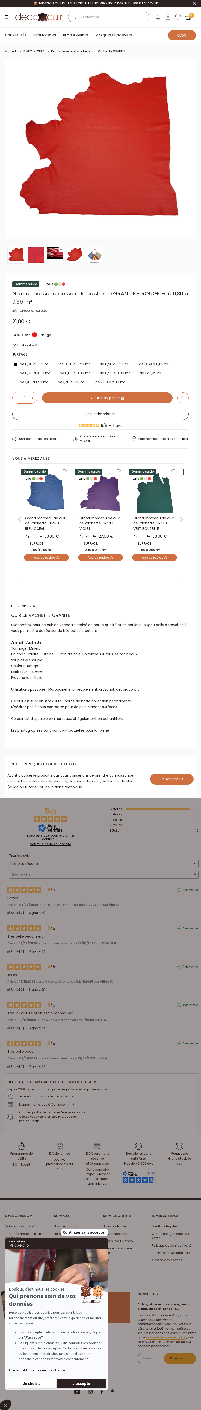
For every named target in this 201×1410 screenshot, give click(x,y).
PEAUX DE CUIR (33, 51)
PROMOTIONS (45, 35)
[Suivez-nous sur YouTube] (77, 1391)
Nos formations (65, 1226)
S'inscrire (176, 1358)
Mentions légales (164, 1226)
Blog (182, 35)
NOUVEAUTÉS (15, 35)
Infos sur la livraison (118, 1241)
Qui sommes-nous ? (20, 1226)
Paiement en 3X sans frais (171, 1253)
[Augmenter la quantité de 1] (34, 397)
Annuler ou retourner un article (120, 1250)
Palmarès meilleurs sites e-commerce (25, 1236)
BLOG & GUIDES (75, 35)
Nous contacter (114, 1226)
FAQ (106, 1260)
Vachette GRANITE (111, 51)
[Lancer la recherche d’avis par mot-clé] (195, 874)
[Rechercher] (74, 17)
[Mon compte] (168, 17)
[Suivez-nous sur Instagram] (90, 1391)
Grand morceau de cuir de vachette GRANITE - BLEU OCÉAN (45, 523)
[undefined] (73, 836)
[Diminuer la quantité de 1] (15, 397)
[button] (183, 397)
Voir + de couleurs (25, 345)
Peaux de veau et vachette (70, 51)
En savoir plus (172, 779)
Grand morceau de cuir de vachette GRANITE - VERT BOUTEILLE (153, 523)
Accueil (10, 51)
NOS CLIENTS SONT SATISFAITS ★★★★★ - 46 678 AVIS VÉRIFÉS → (95, 3)
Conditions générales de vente (170, 1236)
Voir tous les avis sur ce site (50, 844)
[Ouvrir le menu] (7, 17)
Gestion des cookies (167, 1260)
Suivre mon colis (115, 1234)
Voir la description (100, 414)
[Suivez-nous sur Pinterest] (112, 1391)
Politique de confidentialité (171, 1245)
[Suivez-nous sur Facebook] (102, 1391)
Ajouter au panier (105, 397)
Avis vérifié (190, 890)
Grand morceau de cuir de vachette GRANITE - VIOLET (99, 523)
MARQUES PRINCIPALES (113, 35)
